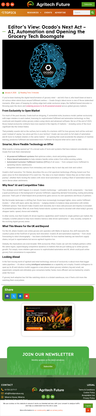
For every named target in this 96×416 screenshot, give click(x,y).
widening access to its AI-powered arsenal (44, 106)
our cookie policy (40, 410)
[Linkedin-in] (12, 4)
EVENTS (48, 12)
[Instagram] (3, 4)
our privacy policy (56, 410)
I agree (88, 406)
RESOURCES (33, 12)
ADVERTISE (60, 12)
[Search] (92, 12)
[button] (7, 296)
